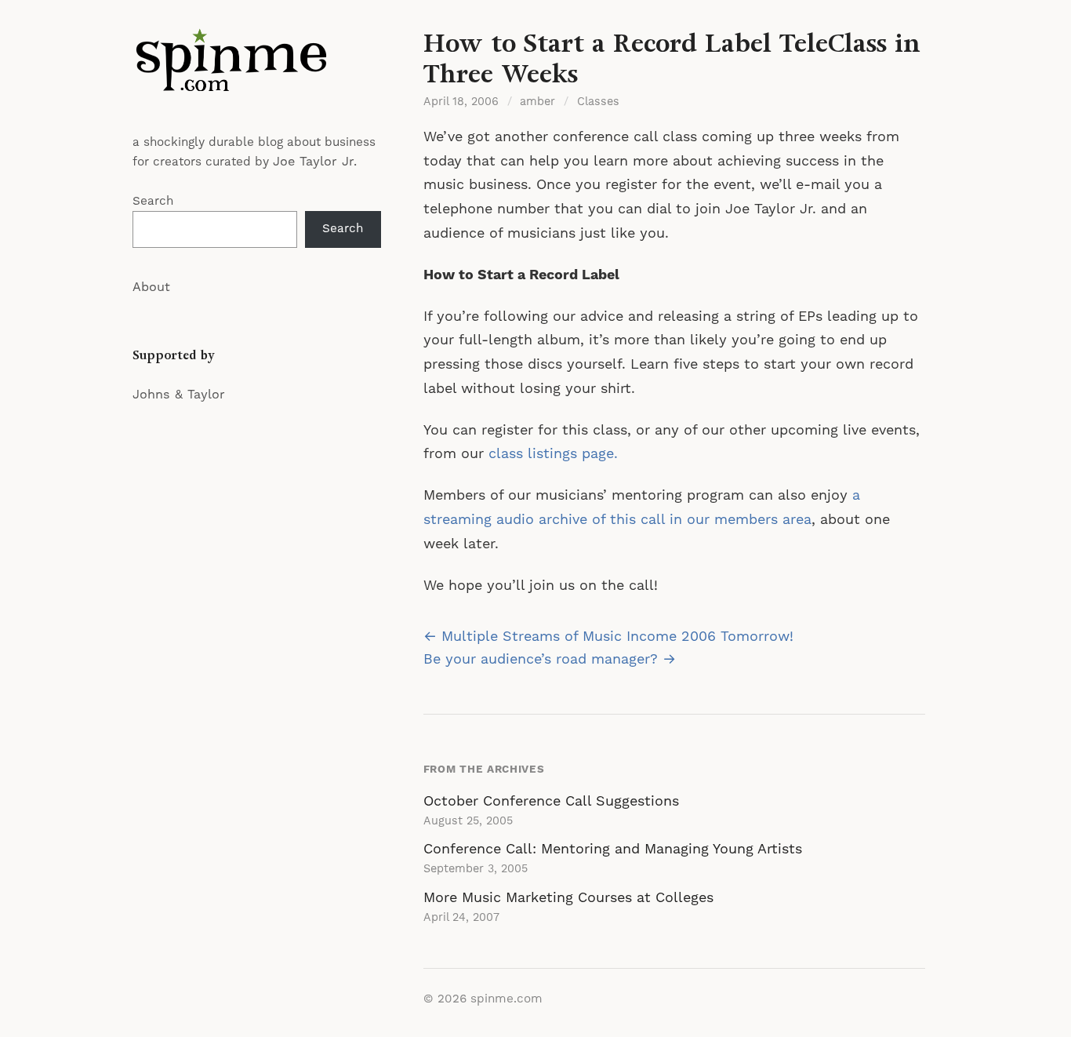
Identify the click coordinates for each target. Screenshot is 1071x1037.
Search (153, 201)
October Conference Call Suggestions (551, 801)
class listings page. (553, 454)
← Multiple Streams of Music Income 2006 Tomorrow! (608, 637)
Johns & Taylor (179, 394)
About (151, 287)
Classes (598, 102)
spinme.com (506, 999)
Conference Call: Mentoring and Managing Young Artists (612, 849)
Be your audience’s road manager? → (549, 659)
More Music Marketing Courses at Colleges (568, 898)
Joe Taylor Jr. (315, 161)
